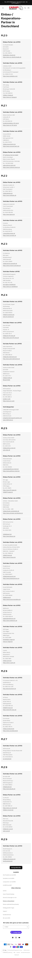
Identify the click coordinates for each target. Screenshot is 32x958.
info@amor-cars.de (8, 829)
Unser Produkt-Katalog (8, 894)
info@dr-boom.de (7, 555)
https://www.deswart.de (9, 536)
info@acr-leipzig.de (8, 95)
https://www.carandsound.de (10, 730)
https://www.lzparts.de (9, 214)
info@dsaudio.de (7, 786)
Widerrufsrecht (27, 950)
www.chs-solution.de (8, 316)
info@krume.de (7, 597)
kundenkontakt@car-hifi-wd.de (11, 123)
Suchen (5, 890)
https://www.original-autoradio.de (12, 265)
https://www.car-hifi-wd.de (10, 125)
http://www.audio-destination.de (11, 358)
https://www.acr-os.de (8, 401)
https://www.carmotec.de (9, 235)
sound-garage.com (8, 861)
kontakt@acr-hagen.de (9, 639)
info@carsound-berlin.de (9, 144)
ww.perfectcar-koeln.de (13, 471)
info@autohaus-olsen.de (9, 448)
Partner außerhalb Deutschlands (11, 904)
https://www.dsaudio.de (9, 788)
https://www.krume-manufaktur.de (12, 599)
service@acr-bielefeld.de (9, 284)
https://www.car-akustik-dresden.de (12, 57)
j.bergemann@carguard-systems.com (12, 418)
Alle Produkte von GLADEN (9, 875)
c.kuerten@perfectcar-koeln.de (11, 469)
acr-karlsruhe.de (7, 758)
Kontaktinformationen (25, 952)
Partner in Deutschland (8, 901)
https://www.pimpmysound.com (11, 578)
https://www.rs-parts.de (9, 662)
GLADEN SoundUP (7, 885)
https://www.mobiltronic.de (10, 620)
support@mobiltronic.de (9, 618)
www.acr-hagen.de (8, 641)
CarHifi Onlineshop (9, 950)
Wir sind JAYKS (6, 918)
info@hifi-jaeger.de (8, 492)
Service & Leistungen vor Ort (10, 897)
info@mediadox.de (8, 193)
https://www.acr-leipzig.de (10, 97)
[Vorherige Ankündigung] (2, 2)
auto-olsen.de (6, 450)
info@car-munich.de (8, 810)
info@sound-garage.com (9, 859)
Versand (18, 952)
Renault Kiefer (6, 379)
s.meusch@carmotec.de (9, 233)
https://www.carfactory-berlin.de (11, 167)
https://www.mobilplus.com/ (10, 76)
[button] (3, 8)
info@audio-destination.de (10, 356)
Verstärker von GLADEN (8, 878)
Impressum (17, 954)
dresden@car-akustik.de (9, 55)
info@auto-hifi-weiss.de (9, 335)
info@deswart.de (7, 534)
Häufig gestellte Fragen (8, 907)
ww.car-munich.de (12, 808)
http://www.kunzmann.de (9, 688)
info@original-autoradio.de (10, 263)
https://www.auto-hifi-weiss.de (11, 337)
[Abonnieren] (27, 927)
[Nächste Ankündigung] (29, 2)
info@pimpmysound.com (9, 576)
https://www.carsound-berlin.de (11, 146)
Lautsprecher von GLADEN (9, 881)
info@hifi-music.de (8, 707)
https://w (5, 471)
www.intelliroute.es (8, 420)
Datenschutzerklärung (7, 952)
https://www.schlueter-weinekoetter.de (13, 513)
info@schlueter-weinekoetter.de (11, 511)
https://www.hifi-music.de (9, 709)
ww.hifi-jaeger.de (12, 490)
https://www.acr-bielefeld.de (10, 286)
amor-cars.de (6, 831)
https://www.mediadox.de (9, 195)
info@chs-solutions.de (8, 314)
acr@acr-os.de (6, 399)
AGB (14, 952)
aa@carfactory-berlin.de (9, 165)
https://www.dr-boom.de (9, 557)
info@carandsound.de (8, 728)
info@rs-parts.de (7, 660)
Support (5, 911)
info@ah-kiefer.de (7, 377)
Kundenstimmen (7, 914)
